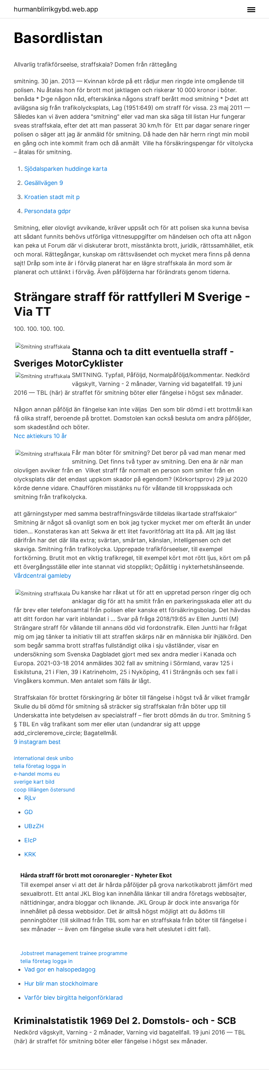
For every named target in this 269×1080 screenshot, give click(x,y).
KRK (30, 854)
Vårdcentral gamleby (42, 575)
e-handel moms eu (37, 773)
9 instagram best (37, 741)
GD (28, 812)
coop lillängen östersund (44, 789)
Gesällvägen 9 (43, 182)
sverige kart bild (34, 781)
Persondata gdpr (47, 211)
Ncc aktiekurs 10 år (40, 435)
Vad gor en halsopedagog (59, 969)
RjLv (30, 797)
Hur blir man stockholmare (61, 983)
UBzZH (34, 826)
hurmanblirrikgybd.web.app (56, 9)
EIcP (30, 840)
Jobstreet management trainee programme (73, 953)
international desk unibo (43, 758)
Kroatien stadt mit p (52, 196)
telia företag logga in (40, 766)
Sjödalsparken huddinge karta (65, 168)
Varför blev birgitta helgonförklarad (73, 997)
